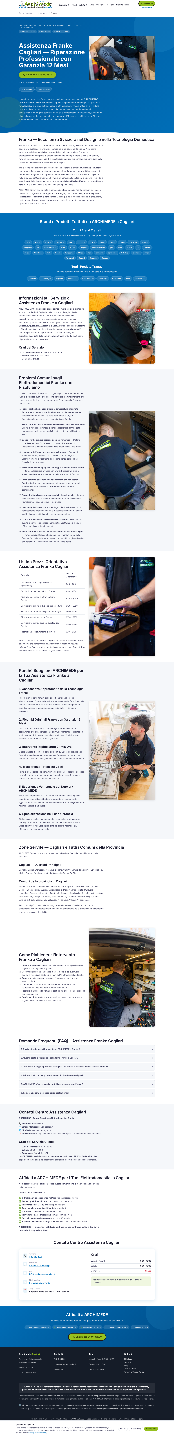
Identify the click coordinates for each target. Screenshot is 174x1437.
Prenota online (122, 5)
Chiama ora (148, 3)
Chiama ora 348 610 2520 (39, 74)
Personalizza (136, 1429)
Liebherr (147, 247)
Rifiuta (123, 1429)
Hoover (72, 247)
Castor (112, 242)
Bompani (81, 242)
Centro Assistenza (26, 13)
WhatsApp (27, 89)
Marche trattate (78, 5)
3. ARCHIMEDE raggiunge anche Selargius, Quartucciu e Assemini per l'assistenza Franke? (64, 1066)
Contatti (110, 5)
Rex (89, 253)
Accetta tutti (151, 1429)
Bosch (92, 242)
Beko (71, 242)
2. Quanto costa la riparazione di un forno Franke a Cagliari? (49, 1058)
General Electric (50, 247)
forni (128, 278)
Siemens (136, 253)
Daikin (122, 242)
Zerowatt (93, 258)
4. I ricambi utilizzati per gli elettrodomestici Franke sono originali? (52, 1075)
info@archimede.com (133, 1419)
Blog (92, 5)
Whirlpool (70, 258)
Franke (144, 242)
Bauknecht (60, 242)
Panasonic (69, 253)
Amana (37, 242)
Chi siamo (100, 5)
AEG (28, 242)
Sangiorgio (112, 253)
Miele (27, 253)
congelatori (116, 278)
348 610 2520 (35, 1257)
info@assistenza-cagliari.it (42, 1274)
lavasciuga (102, 278)
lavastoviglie (46, 278)
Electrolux (133, 242)
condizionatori (88, 278)
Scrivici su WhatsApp (39, 1265)
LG (138, 247)
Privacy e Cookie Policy (134, 1372)
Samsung (99, 253)
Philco (80, 253)
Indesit (129, 247)
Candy (102, 242)
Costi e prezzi (130, 1369)
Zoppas (105, 258)
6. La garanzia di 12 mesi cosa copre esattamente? (45, 1093)
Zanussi (82, 258)
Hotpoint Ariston (98, 247)
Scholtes (124, 253)
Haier (63, 247)
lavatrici (32, 278)
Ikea (120, 247)
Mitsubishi (38, 253)
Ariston (48, 242)
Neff (48, 253)
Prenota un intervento (39, 1283)
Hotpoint (83, 247)
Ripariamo (62, 5)
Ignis (111, 247)
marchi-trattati (42, 13)
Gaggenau (28, 247)
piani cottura (140, 278)
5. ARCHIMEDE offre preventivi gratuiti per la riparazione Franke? (52, 1084)
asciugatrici (72, 278)
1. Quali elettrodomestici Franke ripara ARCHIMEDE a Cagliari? (50, 1049)
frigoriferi (59, 278)
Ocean (57, 253)
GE (38, 247)
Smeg (147, 253)
